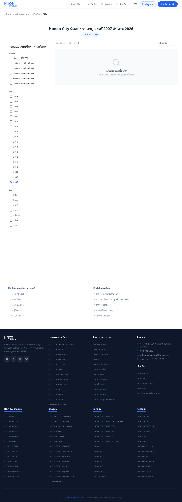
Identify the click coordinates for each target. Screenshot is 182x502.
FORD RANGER (12, 476)
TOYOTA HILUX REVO (59, 379)
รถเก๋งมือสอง (16, 299)
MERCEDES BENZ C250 (104, 431)
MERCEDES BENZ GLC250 (106, 441)
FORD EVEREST (12, 461)
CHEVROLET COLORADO (61, 416)
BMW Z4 (98, 471)
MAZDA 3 (142, 441)
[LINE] (26, 359)
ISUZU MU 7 (11, 451)
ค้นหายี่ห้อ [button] (75, 4)
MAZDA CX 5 (144, 421)
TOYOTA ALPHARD (58, 354)
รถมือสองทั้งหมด (22, 14)
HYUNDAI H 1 (56, 481)
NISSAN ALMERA (146, 461)
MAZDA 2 (142, 436)
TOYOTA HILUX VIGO (59, 384)
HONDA (36, 14)
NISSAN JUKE (56, 431)
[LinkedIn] (20, 359)
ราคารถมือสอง (102, 305)
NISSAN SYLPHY (145, 446)
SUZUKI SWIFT (100, 476)
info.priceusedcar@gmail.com (154, 355)
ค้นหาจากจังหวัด (101, 379)
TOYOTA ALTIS (56, 349)
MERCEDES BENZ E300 (104, 436)
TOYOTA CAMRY (57, 364)
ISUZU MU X (11, 456)
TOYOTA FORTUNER (59, 374)
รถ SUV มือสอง (17, 315)
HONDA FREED (12, 431)
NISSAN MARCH (145, 466)
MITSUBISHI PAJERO (59, 471)
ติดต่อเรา (142, 378)
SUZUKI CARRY (57, 441)
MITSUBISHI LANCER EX (61, 451)
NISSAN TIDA (144, 471)
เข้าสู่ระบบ (149, 4)
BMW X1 (98, 446)
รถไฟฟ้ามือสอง (17, 294)
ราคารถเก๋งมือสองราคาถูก (107, 294)
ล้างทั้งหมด (41, 46)
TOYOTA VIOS (56, 389)
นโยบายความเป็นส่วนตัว (149, 393)
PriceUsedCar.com (75, 497)
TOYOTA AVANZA (57, 359)
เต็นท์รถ (93, 4)
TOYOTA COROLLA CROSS (62, 344)
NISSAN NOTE (145, 456)
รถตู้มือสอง (15, 310)
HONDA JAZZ (11, 441)
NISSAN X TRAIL (145, 476)
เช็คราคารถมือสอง (103, 315)
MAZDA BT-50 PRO (147, 426)
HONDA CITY (12, 416)
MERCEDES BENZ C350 (104, 426)
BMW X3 (98, 461)
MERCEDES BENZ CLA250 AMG (108, 421)
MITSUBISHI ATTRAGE (60, 456)
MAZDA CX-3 (144, 416)
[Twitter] (13, 359)
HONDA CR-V (12, 426)
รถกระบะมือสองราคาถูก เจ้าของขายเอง (112, 299)
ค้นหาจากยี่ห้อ (100, 369)
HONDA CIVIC (12, 421)
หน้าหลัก (8, 14)
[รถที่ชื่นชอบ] (135, 4)
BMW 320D (99, 451)
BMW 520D (99, 456)
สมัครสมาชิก (169, 4)
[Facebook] (7, 359)
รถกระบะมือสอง (18, 305)
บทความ (108, 4)
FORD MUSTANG (13, 471)
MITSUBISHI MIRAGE (60, 466)
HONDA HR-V (12, 436)
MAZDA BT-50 (144, 431)
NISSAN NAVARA (146, 451)
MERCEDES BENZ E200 (104, 416)
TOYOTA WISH (56, 399)
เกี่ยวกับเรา (124, 4)
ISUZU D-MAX (12, 446)
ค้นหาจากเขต (100, 394)
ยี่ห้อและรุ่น (99, 374)
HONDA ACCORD (58, 404)
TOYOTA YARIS (56, 394)
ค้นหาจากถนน (100, 389)
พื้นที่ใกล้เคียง (100, 384)
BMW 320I (99, 466)
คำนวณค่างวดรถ (145, 383)
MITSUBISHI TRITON (59, 461)
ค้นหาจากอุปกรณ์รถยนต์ (104, 399)
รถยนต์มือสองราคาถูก (105, 310)
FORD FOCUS (12, 466)
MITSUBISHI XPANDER (60, 446)
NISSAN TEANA (57, 436)
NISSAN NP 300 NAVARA (61, 426)
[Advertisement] (89, 258)
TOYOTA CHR (56, 369)
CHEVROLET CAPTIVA (59, 421)
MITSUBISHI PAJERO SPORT (63, 476)
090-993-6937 (146, 351)
